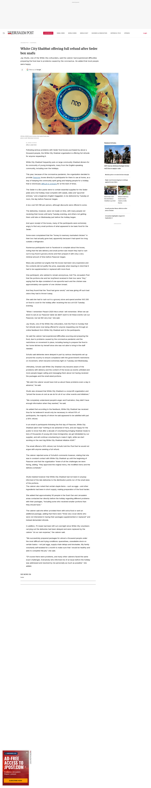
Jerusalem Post (24, 42)
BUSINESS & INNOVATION (99, 33)
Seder (22, 577)
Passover (36, 177)
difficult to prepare (49, 184)
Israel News (33, 42)
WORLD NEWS (72, 33)
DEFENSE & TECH (116, 33)
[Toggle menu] (3, 33)
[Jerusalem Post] (19, 33)
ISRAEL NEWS (61, 33)
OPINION (127, 33)
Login (145, 33)
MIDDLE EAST (84, 33)
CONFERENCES (48, 33)
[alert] (16, 768)
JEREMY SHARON (32, 142)
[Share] (22, 69)
